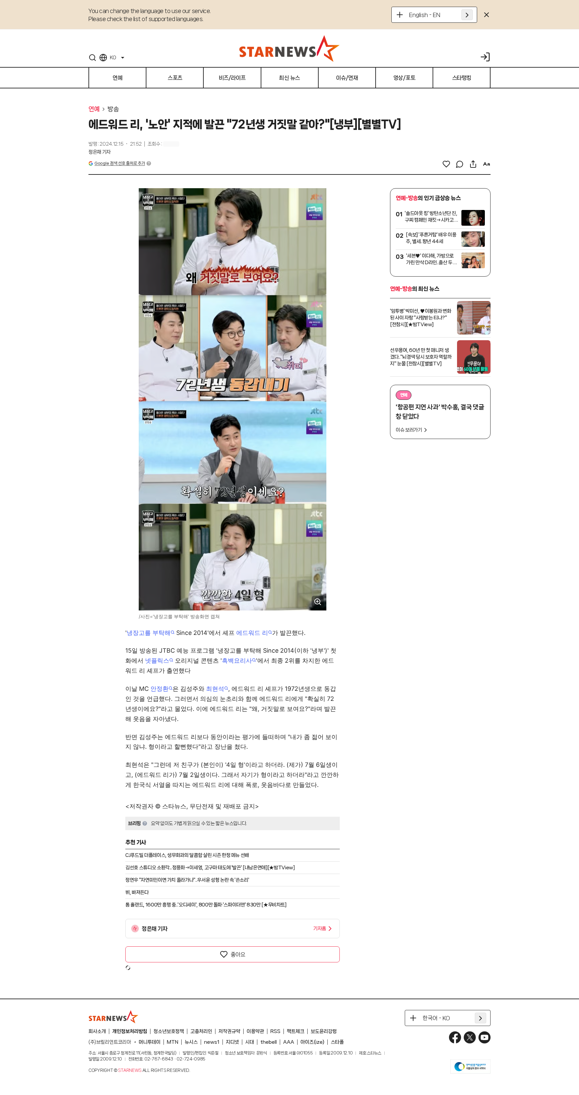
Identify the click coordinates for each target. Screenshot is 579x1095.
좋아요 (238, 954)
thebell (268, 1042)
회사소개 (97, 1031)
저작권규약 (229, 1031)
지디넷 (232, 1042)
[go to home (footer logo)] (113, 1016)
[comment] (460, 164)
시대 (249, 1042)
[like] (446, 164)
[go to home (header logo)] (289, 48)
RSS (275, 1031)
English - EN (424, 15)
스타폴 (337, 1042)
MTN (172, 1042)
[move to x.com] (470, 1037)
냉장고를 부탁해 (149, 632)
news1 (211, 1042)
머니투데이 (149, 1042)
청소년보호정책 (168, 1031)
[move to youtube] (484, 1037)
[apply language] (467, 14)
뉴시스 (191, 1042)
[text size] (486, 164)
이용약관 (255, 1031)
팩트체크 (295, 1031)
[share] (473, 164)
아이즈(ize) (312, 1042)
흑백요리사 (237, 660)
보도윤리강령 (324, 1031)
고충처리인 (201, 1031)
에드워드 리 (252, 632)
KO (113, 57)
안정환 (159, 688)
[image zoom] (318, 602)
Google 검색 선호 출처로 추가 (119, 163)
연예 (94, 109)
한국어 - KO (436, 1018)
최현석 (215, 688)
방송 (113, 109)
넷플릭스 (157, 660)
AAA (288, 1042)
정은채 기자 (99, 152)
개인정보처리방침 (129, 1031)
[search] (92, 58)
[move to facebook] (455, 1037)
